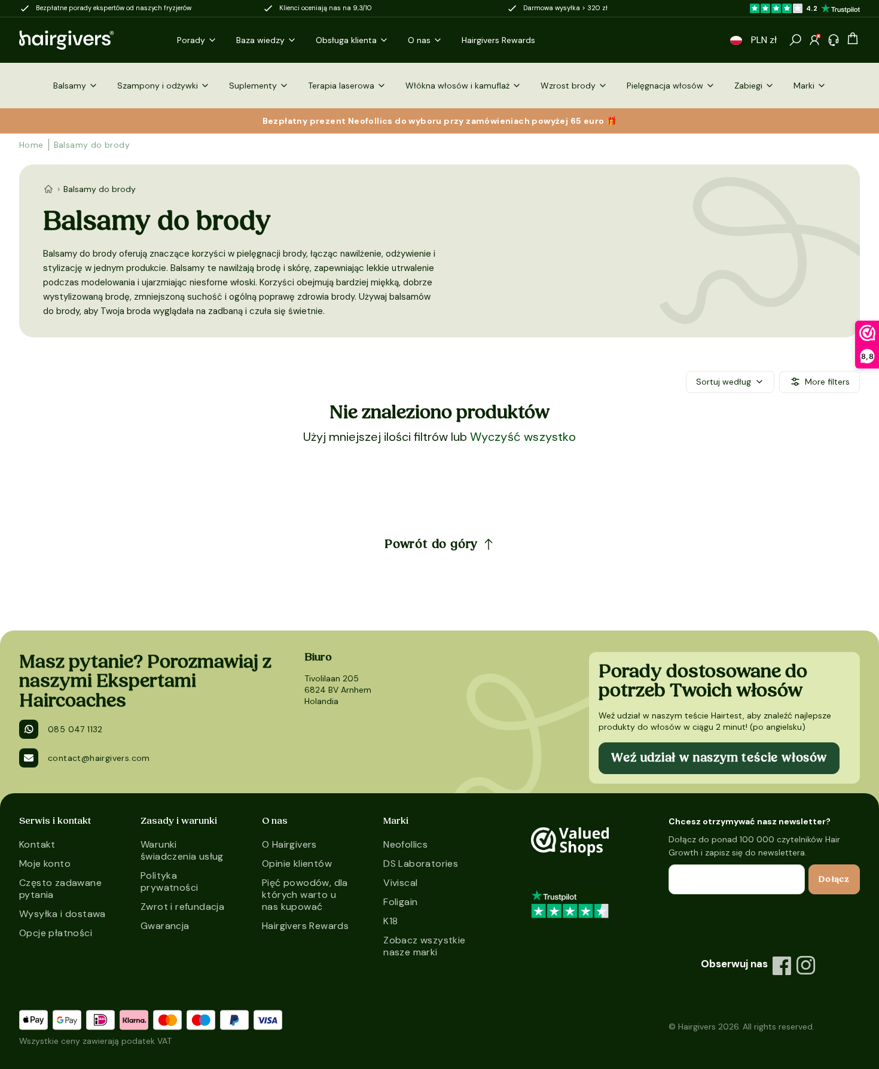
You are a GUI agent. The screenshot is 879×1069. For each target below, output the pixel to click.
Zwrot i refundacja (182, 906)
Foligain (400, 902)
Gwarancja (165, 925)
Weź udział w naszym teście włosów (718, 758)
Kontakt (37, 844)
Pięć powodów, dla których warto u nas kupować (305, 894)
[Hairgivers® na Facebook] (782, 965)
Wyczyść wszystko (523, 436)
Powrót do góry (431, 544)
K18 (390, 921)
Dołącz (834, 879)
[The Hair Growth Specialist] (86, 40)
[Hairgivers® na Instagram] (806, 965)
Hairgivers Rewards (305, 925)
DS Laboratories (420, 863)
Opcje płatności (55, 933)
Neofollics (405, 844)
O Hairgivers (289, 844)
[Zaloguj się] (814, 40)
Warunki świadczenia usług (182, 850)
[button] (736, 40)
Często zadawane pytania (60, 888)
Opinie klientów (297, 863)
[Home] (48, 189)
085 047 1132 (75, 729)
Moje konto (45, 863)
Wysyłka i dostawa (62, 913)
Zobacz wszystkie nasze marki (424, 946)
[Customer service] (833, 40)
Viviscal (400, 882)
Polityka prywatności (169, 881)
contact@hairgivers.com (99, 758)
